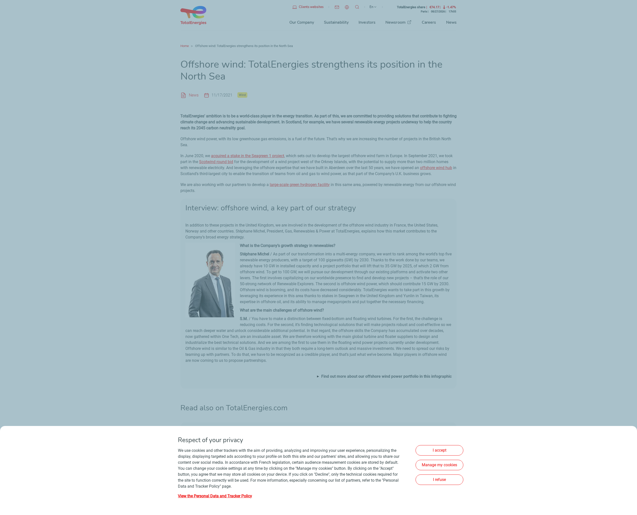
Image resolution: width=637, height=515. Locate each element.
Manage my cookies (439, 465)
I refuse (439, 479)
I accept (439, 450)
